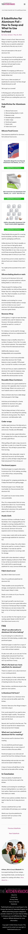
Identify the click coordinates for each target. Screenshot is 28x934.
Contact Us (14, 897)
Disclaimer (14, 904)
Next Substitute (14, 833)
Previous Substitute (14, 828)
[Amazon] (14, 167)
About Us (14, 895)
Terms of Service (14, 901)
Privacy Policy (14, 899)
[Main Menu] (25, 4)
